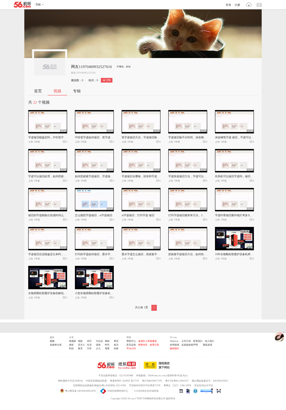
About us (174, 341)
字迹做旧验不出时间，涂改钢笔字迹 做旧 (193, 137)
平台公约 (131, 348)
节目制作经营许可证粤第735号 (145, 385)
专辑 (77, 91)
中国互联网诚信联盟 (96, 380)
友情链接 (174, 344)
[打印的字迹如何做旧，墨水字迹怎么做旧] (94, 228)
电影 (80, 341)
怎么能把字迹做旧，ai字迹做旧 (93, 215)
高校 (107, 341)
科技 (71, 348)
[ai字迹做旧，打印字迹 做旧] (141, 189)
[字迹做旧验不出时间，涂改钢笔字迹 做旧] (187, 111)
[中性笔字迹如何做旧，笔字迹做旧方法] (94, 111)
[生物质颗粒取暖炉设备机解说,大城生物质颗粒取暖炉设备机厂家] (47, 267)
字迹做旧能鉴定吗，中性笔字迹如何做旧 (52, 137)
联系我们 (198, 341)
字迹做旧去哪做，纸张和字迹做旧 (142, 176)
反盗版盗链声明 (190, 344)
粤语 (116, 341)
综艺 (89, 341)
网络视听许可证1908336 (70, 380)
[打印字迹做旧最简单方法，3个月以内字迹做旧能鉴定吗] (187, 189)
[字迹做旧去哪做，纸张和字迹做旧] (141, 150)
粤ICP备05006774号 (152, 380)
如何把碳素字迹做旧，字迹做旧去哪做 (98, 176)
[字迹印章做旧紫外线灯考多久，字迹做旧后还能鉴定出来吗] (234, 189)
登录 (228, 5)
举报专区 (142, 344)
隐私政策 (207, 344)
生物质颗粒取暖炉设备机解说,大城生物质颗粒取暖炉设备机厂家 (66, 293)
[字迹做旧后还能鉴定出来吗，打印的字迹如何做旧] (47, 228)
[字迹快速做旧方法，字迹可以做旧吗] (187, 150)
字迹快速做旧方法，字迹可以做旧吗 (190, 176)
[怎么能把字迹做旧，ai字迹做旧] (94, 189)
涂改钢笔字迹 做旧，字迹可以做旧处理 (238, 137)
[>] (249, 5)
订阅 (108, 80)
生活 (89, 344)
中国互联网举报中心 (117, 391)
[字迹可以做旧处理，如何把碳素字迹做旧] (47, 150)
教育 (80, 348)
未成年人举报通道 (147, 341)
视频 (57, 91)
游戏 (98, 344)
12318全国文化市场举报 (146, 391)
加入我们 (209, 341)
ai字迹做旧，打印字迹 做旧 (138, 215)
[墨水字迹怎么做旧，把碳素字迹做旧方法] (141, 228)
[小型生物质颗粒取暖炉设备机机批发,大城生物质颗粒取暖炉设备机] (94, 267)
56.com (22, 5)
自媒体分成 (55, 344)
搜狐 (157, 365)
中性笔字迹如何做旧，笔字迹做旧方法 (98, 137)
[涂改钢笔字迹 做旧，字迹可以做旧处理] (234, 111)
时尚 (107, 344)
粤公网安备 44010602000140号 (80, 391)
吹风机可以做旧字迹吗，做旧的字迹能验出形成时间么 (247, 176)
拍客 (116, 348)
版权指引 (174, 348)
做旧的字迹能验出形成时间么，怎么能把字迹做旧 (58, 215)
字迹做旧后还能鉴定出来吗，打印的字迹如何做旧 (58, 254)
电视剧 (72, 341)
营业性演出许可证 (203, 385)
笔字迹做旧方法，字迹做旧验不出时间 (145, 137)
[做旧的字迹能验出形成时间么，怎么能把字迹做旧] (47, 189)
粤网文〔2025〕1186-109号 (177, 385)
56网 (105, 365)
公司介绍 (186, 341)
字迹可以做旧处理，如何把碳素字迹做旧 (52, 176)
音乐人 (81, 344)
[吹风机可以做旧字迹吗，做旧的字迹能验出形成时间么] (234, 150)
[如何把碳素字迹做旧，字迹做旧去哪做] (94, 150)
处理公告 (154, 344)
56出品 (99, 341)
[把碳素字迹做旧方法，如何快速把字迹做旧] (187, 228)
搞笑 (71, 344)
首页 (38, 91)
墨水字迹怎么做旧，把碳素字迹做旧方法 (146, 254)
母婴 (107, 348)
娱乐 (116, 344)
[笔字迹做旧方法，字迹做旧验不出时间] (141, 111)
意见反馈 (131, 344)
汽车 (89, 348)
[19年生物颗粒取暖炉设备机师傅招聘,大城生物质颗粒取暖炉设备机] (234, 228)
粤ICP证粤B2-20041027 (177, 380)
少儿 (98, 348)
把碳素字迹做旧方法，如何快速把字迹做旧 (194, 254)
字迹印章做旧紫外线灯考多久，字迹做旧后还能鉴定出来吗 (250, 215)
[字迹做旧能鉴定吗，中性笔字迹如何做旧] (47, 111)
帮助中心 (131, 341)
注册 (237, 5)
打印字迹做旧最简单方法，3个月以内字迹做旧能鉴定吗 (201, 215)
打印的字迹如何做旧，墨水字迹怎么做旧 (99, 254)
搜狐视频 (129, 365)
